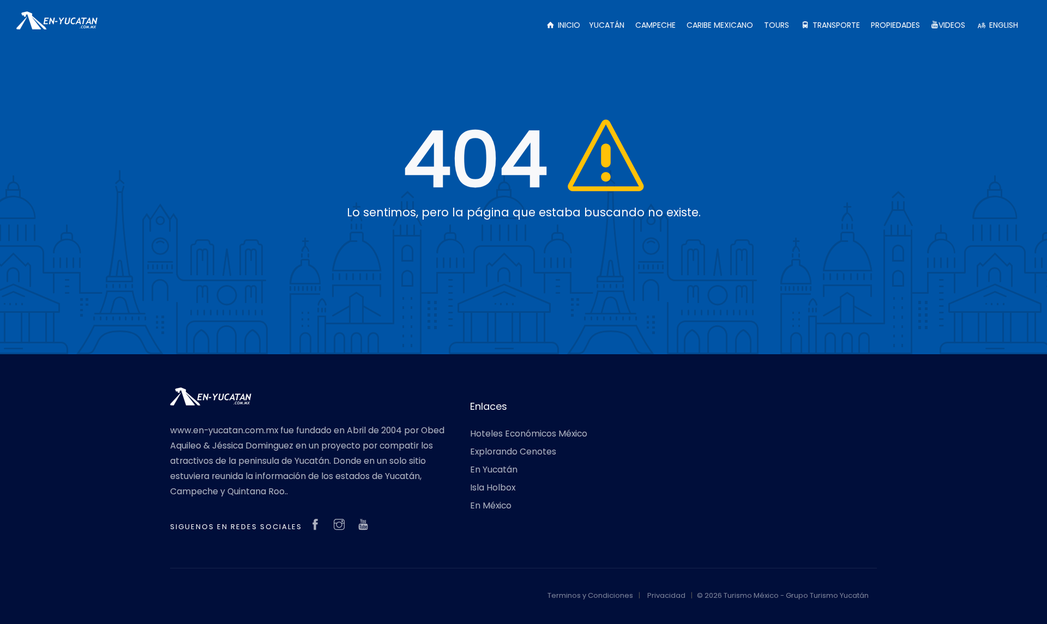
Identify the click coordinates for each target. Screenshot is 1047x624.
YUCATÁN (606, 25)
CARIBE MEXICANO (720, 25)
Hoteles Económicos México (528, 433)
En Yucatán (494, 469)
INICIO (568, 25)
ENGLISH (1002, 25)
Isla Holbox (492, 487)
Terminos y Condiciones (590, 595)
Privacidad (666, 595)
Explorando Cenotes (513, 451)
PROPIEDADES (895, 25)
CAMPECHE (655, 25)
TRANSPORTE (835, 25)
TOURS (776, 25)
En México (491, 505)
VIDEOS (951, 25)
